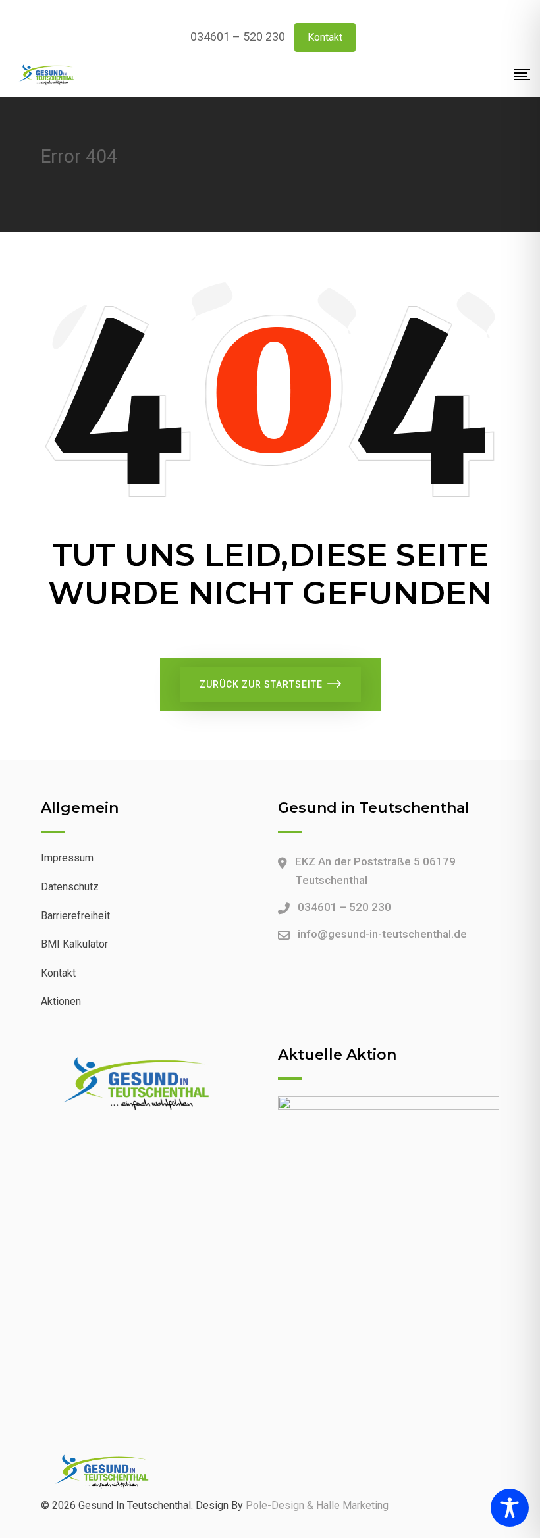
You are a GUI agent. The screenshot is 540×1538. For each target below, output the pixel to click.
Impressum (67, 858)
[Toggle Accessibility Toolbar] (509, 1507)
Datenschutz (70, 887)
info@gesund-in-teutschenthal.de (382, 933)
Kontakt (325, 37)
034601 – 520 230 (237, 36)
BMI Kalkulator (74, 944)
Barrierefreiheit (75, 916)
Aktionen (61, 1001)
